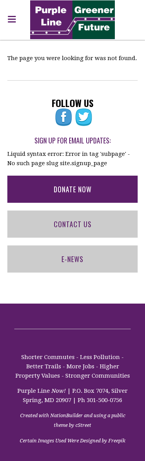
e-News (72, 259)
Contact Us (73, 224)
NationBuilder (66, 415)
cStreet (83, 425)
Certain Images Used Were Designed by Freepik (72, 441)
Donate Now (73, 189)
